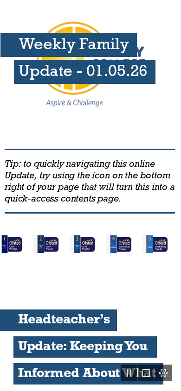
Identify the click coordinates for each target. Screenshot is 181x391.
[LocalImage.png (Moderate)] (90, 243)
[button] (129, 373)
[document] (90, 195)
